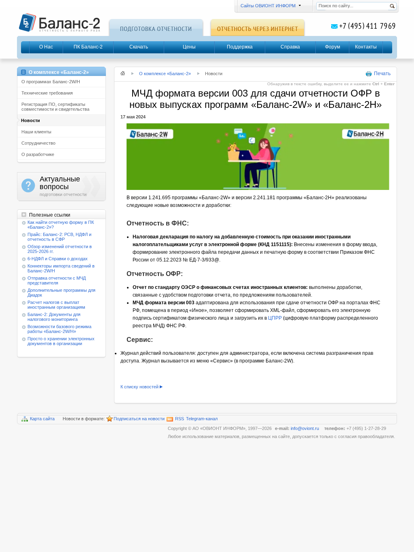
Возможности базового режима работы (59, 329)
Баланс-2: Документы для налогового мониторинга (53, 317)
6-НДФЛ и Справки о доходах (57, 258)
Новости (30, 120)
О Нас (46, 47)
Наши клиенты (36, 131)
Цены (189, 47)
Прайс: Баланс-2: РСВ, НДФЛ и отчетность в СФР (59, 237)
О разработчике (37, 154)
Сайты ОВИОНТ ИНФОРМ (267, 5)
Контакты (366, 47)
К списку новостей (139, 386)
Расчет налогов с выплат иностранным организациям (56, 305)
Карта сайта (42, 418)
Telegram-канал (202, 418)
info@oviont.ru (305, 428)
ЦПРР (275, 318)
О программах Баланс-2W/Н (50, 81)
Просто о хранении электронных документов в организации (61, 341)
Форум (332, 47)
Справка (290, 47)
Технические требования (47, 93)
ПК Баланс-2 (88, 47)
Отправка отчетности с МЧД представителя (56, 280)
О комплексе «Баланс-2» (165, 73)
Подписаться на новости (139, 418)
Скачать (138, 47)
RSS (179, 418)
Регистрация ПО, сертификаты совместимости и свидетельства (55, 107)
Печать (382, 73)
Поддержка (240, 47)
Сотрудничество (38, 143)
